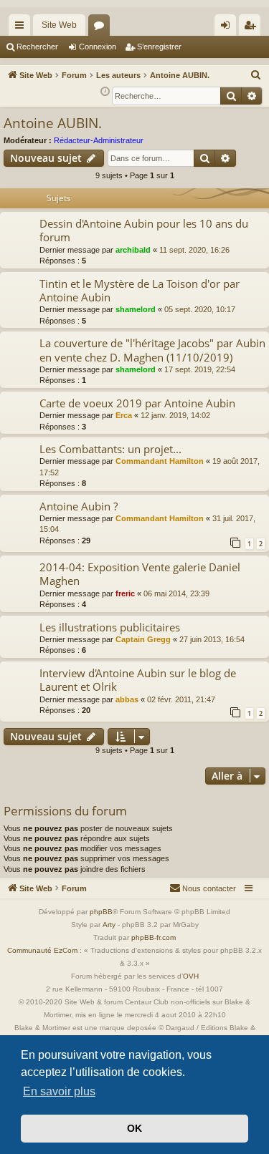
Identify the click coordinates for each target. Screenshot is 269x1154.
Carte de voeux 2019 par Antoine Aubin (137, 403)
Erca (123, 415)
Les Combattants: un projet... (110, 449)
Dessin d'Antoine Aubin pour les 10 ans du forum (143, 230)
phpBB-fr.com (153, 937)
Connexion (97, 46)
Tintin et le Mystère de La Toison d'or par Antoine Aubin (139, 290)
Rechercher (37, 46)
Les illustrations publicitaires (109, 627)
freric (125, 593)
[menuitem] (256, 75)
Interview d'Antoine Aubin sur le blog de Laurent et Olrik (137, 680)
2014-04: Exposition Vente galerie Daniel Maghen (139, 574)
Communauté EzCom (42, 950)
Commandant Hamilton (159, 461)
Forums (102, 28)
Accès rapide (22, 28)
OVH (191, 976)
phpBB (101, 912)
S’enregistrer (159, 46)
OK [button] (134, 1128)
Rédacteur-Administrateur (98, 140)
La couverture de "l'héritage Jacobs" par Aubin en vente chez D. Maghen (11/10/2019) (152, 350)
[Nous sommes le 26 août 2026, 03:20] (105, 92)
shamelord (135, 309)
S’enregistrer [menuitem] (252, 28)
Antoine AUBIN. (53, 123)
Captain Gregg (143, 639)
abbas (126, 699)
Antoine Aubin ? (78, 506)
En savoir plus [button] (59, 1091)
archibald (133, 250)
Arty (109, 924)
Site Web (59, 25)
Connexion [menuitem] (228, 28)
